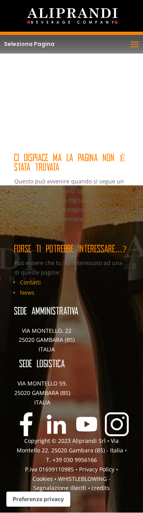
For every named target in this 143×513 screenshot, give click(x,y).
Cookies (43, 478)
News (27, 292)
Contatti (30, 282)
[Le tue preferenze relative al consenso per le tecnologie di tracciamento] (38, 499)
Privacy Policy (96, 469)
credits (100, 488)
